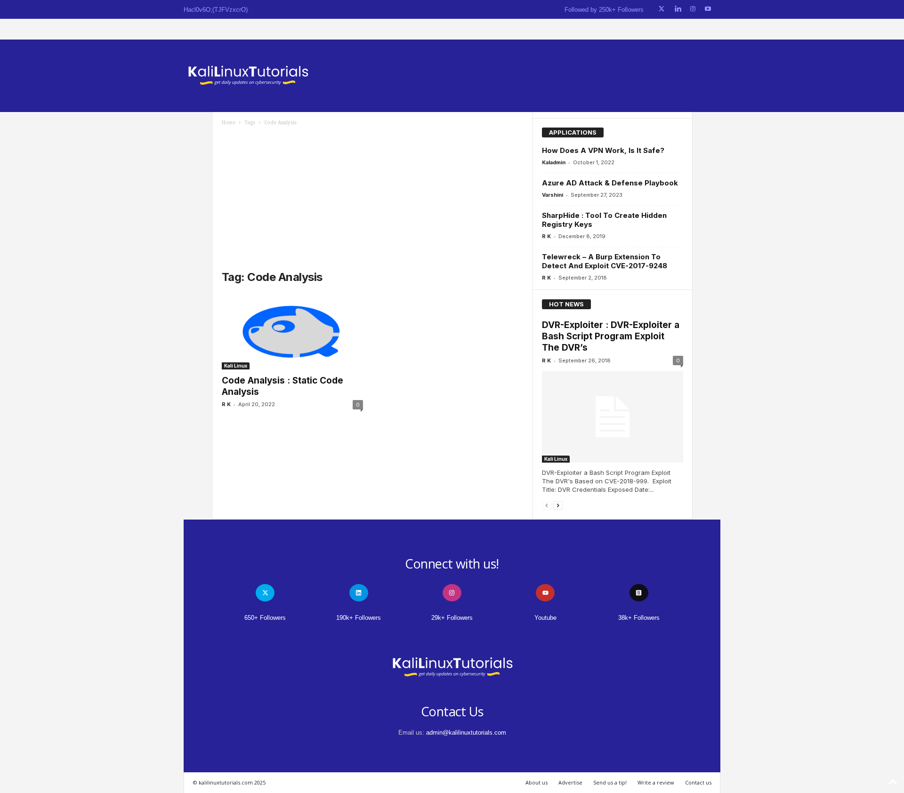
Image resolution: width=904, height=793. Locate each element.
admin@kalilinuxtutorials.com (466, 732)
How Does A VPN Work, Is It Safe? (603, 150)
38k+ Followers (639, 617)
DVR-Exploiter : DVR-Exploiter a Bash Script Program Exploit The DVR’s (610, 336)
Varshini (552, 195)
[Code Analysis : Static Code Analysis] (292, 331)
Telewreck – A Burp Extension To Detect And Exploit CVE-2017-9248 (604, 261)
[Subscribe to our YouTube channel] (708, 9)
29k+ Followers (452, 617)
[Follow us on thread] (639, 592)
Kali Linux (235, 365)
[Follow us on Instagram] (692, 9)
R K (226, 404)
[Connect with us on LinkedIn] (678, 9)
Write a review (656, 782)
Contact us (698, 782)
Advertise (570, 782)
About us (536, 782)
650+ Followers (265, 617)
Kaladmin (553, 162)
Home (228, 122)
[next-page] (558, 505)
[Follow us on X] (661, 9)
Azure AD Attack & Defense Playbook (610, 182)
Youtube (545, 617)
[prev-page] (546, 505)
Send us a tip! (610, 782)
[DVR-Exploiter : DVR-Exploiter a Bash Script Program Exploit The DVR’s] (612, 417)
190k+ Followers (358, 617)
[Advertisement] (372, 197)
